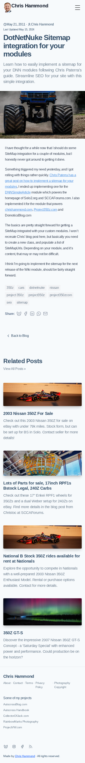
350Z (10, 287)
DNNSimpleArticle (18, 192)
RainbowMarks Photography (20, 721)
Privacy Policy (39, 685)
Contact (18, 683)
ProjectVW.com (12, 727)
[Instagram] (14, 746)
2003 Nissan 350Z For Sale (28, 413)
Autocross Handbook (16, 710)
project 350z (15, 295)
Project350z (36, 295)
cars (21, 287)
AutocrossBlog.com (15, 704)
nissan (54, 287)
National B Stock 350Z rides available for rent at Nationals (41, 558)
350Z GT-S (13, 633)
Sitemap (22, 302)
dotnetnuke (37, 287)
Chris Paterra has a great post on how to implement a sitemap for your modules (40, 180)
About (7, 683)
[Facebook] (22, 746)
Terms (29, 683)
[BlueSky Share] (19, 313)
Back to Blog (20, 335)
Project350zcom (61, 295)
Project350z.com (45, 209)
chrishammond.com (18, 209)
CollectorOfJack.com (16, 715)
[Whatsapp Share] (38, 313)
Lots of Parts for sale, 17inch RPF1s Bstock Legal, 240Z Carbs (37, 485)
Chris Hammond (42, 24)
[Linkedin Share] (32, 313)
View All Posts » (14, 369)
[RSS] (30, 746)
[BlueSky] (6, 746)
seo (9, 302)
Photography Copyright (62, 685)
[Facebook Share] (25, 313)
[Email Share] (45, 313)
